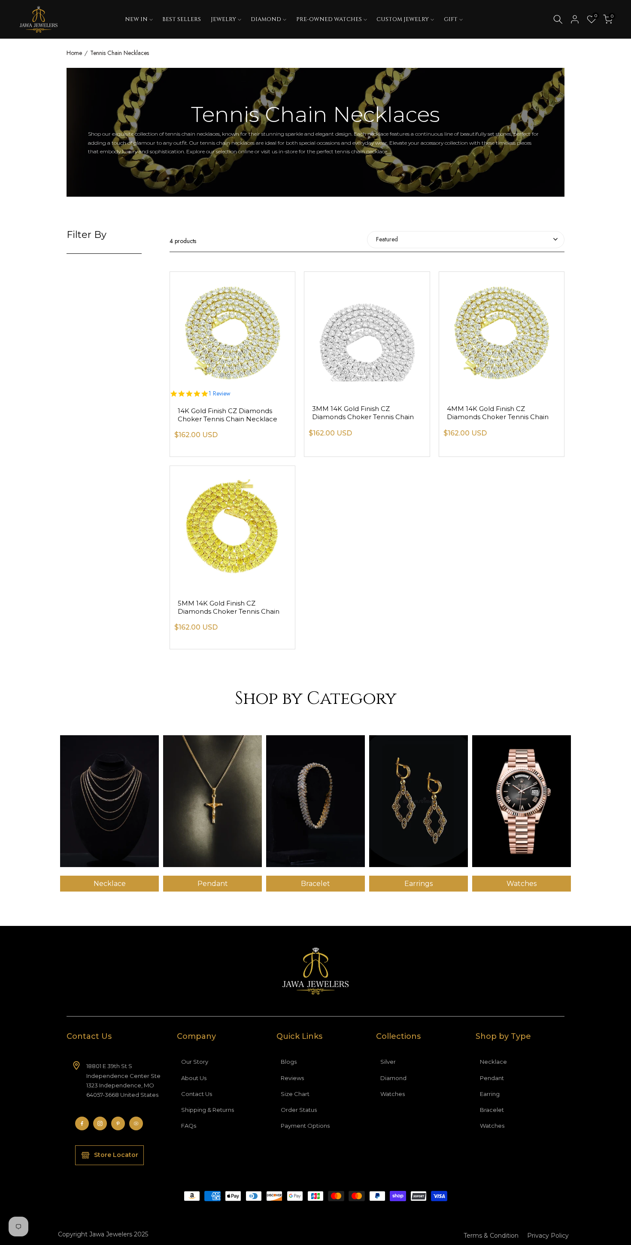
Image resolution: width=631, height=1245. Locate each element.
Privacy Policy (548, 1235)
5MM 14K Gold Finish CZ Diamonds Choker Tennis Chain (228, 607)
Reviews (292, 1078)
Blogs (289, 1061)
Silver (388, 1061)
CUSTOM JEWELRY (402, 19)
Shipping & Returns (207, 1109)
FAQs (188, 1125)
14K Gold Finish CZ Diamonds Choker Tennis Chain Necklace (227, 415)
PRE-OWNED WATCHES (329, 19)
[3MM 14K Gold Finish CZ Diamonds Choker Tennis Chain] (366, 326)
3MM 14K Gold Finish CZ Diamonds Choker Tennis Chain (363, 413)
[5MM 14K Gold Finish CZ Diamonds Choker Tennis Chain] (232, 520)
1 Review (220, 394)
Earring (490, 1093)
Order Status (299, 1109)
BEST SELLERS (181, 19)
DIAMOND (266, 19)
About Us (193, 1078)
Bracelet (492, 1109)
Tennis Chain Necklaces (119, 53)
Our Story (194, 1061)
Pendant (492, 1078)
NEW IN (136, 19)
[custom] (82, 1123)
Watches (392, 1093)
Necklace (493, 1061)
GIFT (451, 19)
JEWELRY (223, 19)
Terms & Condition (491, 1235)
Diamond (393, 1078)
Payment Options (305, 1125)
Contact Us (196, 1093)
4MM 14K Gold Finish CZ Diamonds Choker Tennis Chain (498, 413)
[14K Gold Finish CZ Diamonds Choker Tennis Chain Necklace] (232, 326)
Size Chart (295, 1093)
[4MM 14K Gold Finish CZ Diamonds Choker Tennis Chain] (501, 326)
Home (74, 53)
